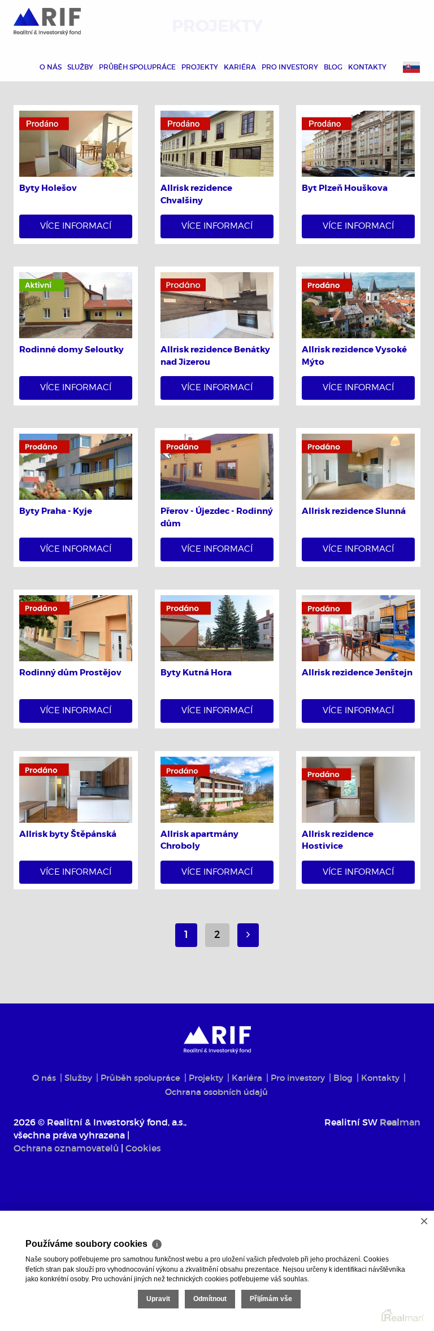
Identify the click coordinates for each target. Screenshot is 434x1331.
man (400, 1122)
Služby (80, 67)
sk (411, 67)
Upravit (158, 1299)
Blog (333, 67)
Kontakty (367, 67)
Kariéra (240, 67)
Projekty (199, 67)
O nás (51, 67)
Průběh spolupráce (137, 67)
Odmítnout (210, 1299)
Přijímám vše (271, 1299)
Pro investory (290, 67)
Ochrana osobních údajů (216, 1091)
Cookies (143, 1148)
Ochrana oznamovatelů (66, 1148)
